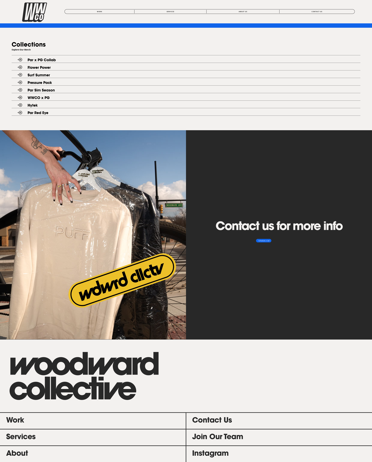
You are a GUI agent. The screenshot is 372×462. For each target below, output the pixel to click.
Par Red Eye (38, 113)
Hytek (33, 105)
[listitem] (186, 59)
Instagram (210, 454)
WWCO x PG (39, 98)
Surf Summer (39, 75)
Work (15, 420)
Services (21, 437)
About (17, 454)
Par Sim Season (41, 90)
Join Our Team (217, 437)
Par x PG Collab (42, 60)
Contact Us (212, 420)
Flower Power (39, 68)
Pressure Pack (40, 83)
